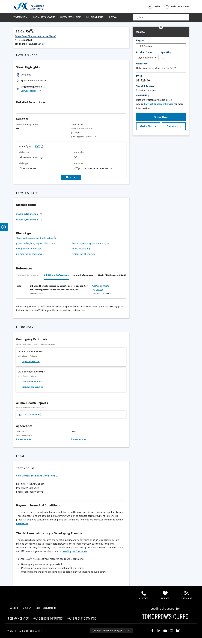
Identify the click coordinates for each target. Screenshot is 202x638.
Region (140, 40)
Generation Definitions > (82, 128)
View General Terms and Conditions (35, 475)
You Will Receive (145, 85)
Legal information (45, 608)
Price (139, 75)
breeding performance (74, 551)
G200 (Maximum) (32, 414)
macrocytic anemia (27, 213)
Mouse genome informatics (48, 618)
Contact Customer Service (158, 103)
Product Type (144, 52)
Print (157, 6)
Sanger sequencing (32, 386)
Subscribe (186, 598)
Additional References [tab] (56, 275)
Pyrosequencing (31, 361)
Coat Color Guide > (24, 435)
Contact (143, 598)
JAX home (13, 608)
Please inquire (23, 439)
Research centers (19, 618)
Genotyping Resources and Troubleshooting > (35, 344)
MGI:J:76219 (97, 289)
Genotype (142, 63)
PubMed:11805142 (100, 285)
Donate (165, 598)
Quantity (166, 52)
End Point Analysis (32, 381)
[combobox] (111, 630)
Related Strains (180, 6)
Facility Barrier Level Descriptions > (31, 407)
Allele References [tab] (83, 275)
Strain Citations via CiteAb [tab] (112, 275)
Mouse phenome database (81, 618)
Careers (26, 608)
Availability (142, 95)
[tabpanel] (71, 290)
